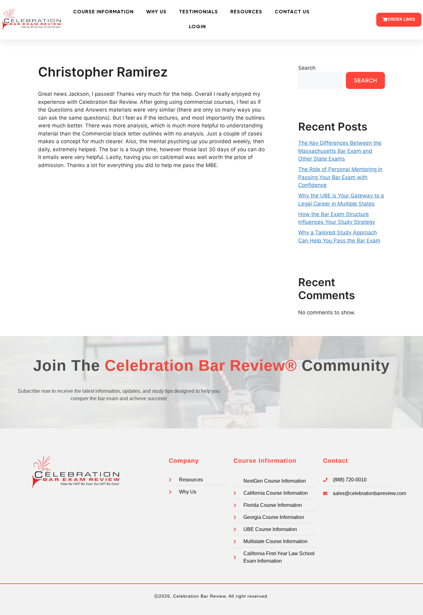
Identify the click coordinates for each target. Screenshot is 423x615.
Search (307, 68)
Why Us (156, 12)
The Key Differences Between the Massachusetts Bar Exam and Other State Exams (340, 151)
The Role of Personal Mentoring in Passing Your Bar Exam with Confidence (340, 177)
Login (197, 26)
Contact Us (292, 12)
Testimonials (198, 12)
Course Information (103, 12)
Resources (246, 12)
